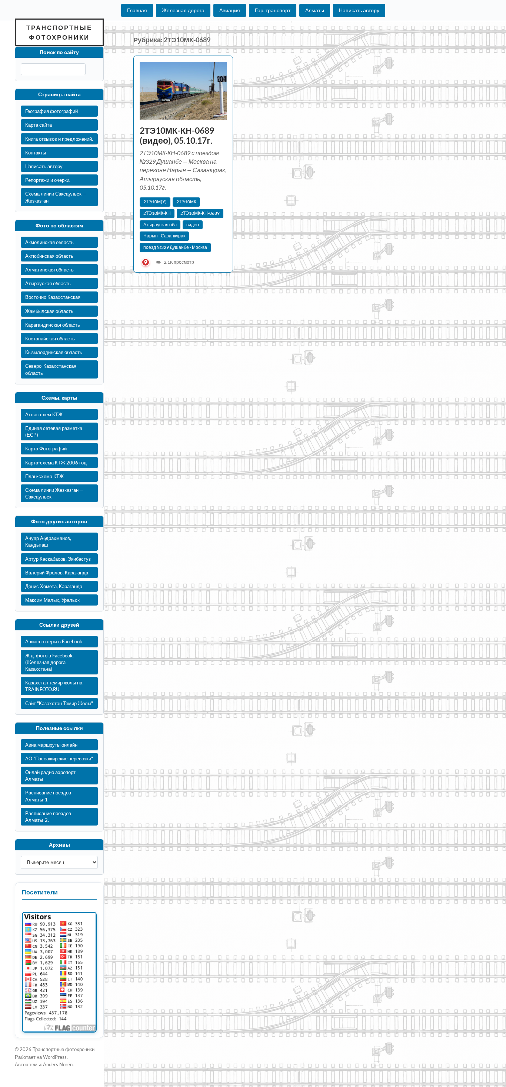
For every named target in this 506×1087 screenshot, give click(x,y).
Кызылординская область (53, 352)
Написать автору (359, 10)
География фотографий (51, 111)
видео (192, 224)
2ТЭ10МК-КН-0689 (200, 213)
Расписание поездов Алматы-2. (48, 816)
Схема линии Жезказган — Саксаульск (54, 493)
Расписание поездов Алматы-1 (48, 796)
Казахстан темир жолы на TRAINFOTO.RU (53, 686)
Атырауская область (48, 283)
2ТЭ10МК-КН (157, 213)
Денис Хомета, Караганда (53, 586)
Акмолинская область (49, 242)
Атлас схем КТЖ (44, 414)
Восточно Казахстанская (52, 297)
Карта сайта (38, 125)
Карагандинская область (52, 325)
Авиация (229, 10)
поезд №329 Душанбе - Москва (175, 247)
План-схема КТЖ (44, 476)
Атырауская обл (160, 224)
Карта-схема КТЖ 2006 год (56, 463)
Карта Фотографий (46, 448)
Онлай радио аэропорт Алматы (50, 775)
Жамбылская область (49, 311)
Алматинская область (49, 270)
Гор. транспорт (272, 10)
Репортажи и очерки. (47, 180)
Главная (137, 10)
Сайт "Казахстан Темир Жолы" (59, 703)
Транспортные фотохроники (59, 32)
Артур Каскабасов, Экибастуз (58, 559)
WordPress (55, 1057)
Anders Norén (58, 1064)
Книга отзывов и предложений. (59, 139)
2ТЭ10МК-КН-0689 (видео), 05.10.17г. (177, 136)
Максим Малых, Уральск (52, 600)
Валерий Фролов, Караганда (56, 573)
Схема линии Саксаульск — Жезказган (56, 197)
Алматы (314, 10)
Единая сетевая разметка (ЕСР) (53, 431)
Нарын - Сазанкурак (164, 236)
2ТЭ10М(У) (155, 201)
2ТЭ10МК (186, 201)
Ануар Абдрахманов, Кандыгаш (48, 541)
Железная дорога (183, 10)
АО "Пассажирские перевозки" (59, 758)
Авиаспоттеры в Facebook (53, 641)
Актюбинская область (49, 256)
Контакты (35, 153)
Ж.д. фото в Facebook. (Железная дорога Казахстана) (49, 662)
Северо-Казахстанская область (50, 369)
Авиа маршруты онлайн (51, 745)
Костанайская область (50, 338)
